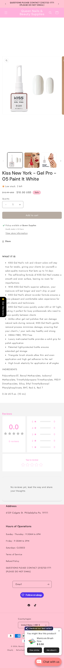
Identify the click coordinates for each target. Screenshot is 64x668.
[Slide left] (3, 161)
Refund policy (21, 650)
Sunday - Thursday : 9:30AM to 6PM (23, 534)
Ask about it (51, 650)
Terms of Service (14, 554)
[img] (14, 434)
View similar (34, 650)
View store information (17, 233)
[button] (6, 12)
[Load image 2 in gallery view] (32, 160)
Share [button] (8, 241)
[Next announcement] (58, 4)
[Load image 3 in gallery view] (49, 160)
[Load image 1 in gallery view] (15, 160)
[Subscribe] (48, 584)
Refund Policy (12, 561)
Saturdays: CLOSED (15, 547)
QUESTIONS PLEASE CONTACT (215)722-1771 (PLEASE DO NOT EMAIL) (28, 569)
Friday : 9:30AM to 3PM (17, 540)
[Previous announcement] (5, 4)
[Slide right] (60, 161)
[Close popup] (59, 630)
